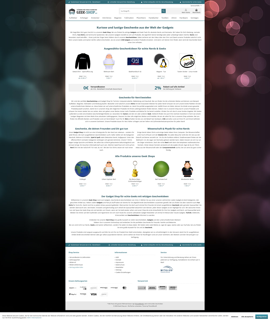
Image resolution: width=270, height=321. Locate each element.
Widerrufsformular (76, 265)
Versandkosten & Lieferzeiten (80, 257)
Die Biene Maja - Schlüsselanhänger (135, 180)
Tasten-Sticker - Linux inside (187, 72)
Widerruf (73, 262)
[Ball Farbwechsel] (161, 169)
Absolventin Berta (187, 179)
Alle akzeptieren (247, 317)
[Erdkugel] (82, 169)
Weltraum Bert (109, 72)
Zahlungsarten (75, 260)
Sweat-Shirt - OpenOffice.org (83, 72)
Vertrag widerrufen (76, 267)
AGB (117, 257)
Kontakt (118, 260)
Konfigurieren (262, 317)
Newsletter (119, 267)
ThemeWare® (152, 306)
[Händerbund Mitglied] (181, 269)
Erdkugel (83, 179)
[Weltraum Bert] (108, 61)
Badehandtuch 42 (135, 72)
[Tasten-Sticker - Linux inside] (187, 61)
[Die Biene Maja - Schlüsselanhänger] (135, 169)
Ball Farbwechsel (161, 179)
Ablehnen (234, 317)
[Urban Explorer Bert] (108, 169)
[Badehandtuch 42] (135, 61)
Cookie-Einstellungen (123, 272)
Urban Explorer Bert (109, 179)
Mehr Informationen (34, 318)
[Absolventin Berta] (187, 169)
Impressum (120, 262)
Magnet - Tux (161, 72)
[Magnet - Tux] (161, 61)
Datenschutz (120, 265)
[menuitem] (195, 5)
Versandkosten (139, 304)
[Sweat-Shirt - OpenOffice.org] (82, 61)
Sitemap (119, 270)
